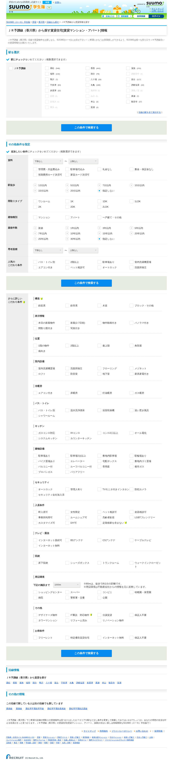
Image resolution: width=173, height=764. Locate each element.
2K (39, 206)
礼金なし (107, 169)
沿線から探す (53, 22)
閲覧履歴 (124, 16)
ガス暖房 (139, 393)
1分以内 (42, 185)
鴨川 (41, 683)
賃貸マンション (49, 737)
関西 (46, 743)
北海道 (8, 743)
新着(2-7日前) (77, 322)
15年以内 (107, 233)
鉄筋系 (41, 305)
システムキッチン (47, 438)
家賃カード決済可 (79, 174)
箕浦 (119, 683)
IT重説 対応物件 (79, 615)
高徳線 (9, 708)
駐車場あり (108, 262)
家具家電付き (142, 373)
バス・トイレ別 (46, 262)
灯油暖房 (107, 393)
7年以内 (42, 233)
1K (71, 201)
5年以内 (139, 228)
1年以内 (74, 228)
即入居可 (43, 512)
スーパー (75, 592)
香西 (15, 683)
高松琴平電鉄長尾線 (56, 708)
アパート (75, 217)
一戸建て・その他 (112, 217)
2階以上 (74, 262)
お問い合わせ (158, 11)
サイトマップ (158, 9)
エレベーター (77, 461)
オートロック (110, 267)
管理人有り (76, 489)
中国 (57, 743)
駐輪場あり (140, 455)
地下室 (106, 373)
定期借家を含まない (113, 522)
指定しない (108, 190)
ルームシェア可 (78, 517)
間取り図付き (45, 328)
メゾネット (140, 368)
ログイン (156, 16)
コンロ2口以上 (110, 433)
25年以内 (43, 238)
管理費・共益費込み (49, 169)
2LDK (105, 206)
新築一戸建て (129, 737)
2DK (72, 206)
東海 (40, 743)
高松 (8, 683)
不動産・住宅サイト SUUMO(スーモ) (20, 737)
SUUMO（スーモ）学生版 (27, 8)
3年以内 (107, 228)
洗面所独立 (140, 267)
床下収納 (43, 562)
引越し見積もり (70, 740)
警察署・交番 (77, 597)
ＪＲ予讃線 (20, 68)
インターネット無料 (49, 545)
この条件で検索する (86, 127)
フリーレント (45, 637)
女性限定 (75, 512)
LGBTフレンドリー (145, 517)
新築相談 (76, 743)
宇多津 (64, 683)
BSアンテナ (76, 540)
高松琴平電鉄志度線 (78, 708)
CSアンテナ (109, 540)
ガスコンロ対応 (46, 433)
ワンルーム (44, 201)
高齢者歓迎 (108, 517)
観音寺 (112, 683)
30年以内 (75, 238)
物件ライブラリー (96, 740)
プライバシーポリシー (122, 731)
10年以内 (75, 233)
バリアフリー (77, 472)
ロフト (41, 373)
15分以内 (43, 190)
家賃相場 (86, 737)
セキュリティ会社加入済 (51, 494)
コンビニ (107, 592)
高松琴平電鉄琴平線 (35, 708)
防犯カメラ (140, 489)
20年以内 (139, 233)
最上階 (106, 345)
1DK (105, 201)
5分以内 (74, 185)
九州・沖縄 (66, 743)
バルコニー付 (45, 466)
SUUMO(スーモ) (152, 3)
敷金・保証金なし (144, 169)
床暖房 (74, 393)
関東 (21, 743)
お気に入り (109, 16)
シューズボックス (79, 562)
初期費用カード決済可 (50, 174)
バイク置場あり (46, 461)
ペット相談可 (77, 267)
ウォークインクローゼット (148, 564)
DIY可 (73, 522)
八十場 (49, 683)
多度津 (90, 683)
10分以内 (139, 185)
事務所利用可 (45, 517)
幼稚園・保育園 (143, 592)
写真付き (75, 328)
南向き (41, 351)
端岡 (28, 683)
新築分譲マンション (99, 737)
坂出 (56, 683)
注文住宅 (27, 740)
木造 (105, 305)
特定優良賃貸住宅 (79, 637)
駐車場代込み (77, 169)
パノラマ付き (142, 322)
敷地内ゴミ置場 (143, 461)
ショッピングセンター (50, 592)
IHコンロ (75, 433)
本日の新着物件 (46, 322)
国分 (35, 683)
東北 (15, 743)
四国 (52, 743)
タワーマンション (47, 620)
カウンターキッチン (81, 438)
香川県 (42, 22)
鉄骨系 (74, 305)
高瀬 (97, 683)
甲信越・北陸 (31, 743)
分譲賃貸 (107, 615)
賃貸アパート (62, 737)
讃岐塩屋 (80, 683)
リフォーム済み (78, 620)
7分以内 (107, 185)
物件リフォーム (39, 740)
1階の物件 (43, 345)
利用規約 (104, 731)
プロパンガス (45, 472)
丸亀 (72, 683)
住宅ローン (82, 740)
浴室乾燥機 (108, 410)
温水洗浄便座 (77, 410)
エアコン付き (45, 267)
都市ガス (139, 466)
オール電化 (140, 433)
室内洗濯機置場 (143, 262)
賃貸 (34, 22)
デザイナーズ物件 (47, 615)
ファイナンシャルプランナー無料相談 (119, 740)
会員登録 (141, 16)
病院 (40, 597)
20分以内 (75, 190)
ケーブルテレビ (143, 540)
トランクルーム (111, 562)
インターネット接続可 (50, 540)
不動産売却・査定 (54, 740)
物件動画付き (110, 322)
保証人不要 (140, 615)
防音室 (74, 373)
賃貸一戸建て (75, 737)
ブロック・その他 (144, 305)
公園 (105, 597)
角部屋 (138, 345)
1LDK (138, 201)
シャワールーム (46, 415)
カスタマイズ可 (46, 522)
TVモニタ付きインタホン (116, 489)
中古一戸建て (142, 737)
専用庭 (106, 466)
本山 (104, 683)
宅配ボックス (110, 461)
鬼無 (21, 683)
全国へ (58, 2)
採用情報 (158, 731)
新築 (40, 228)
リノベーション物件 (113, 620)
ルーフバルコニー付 (81, 466)
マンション (44, 217)
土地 (151, 737)
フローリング (110, 368)
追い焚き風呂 (142, 410)
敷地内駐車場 (110, 455)
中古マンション (115, 737)
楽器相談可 (140, 512)
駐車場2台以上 (78, 455)
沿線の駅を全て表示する (150, 112)
